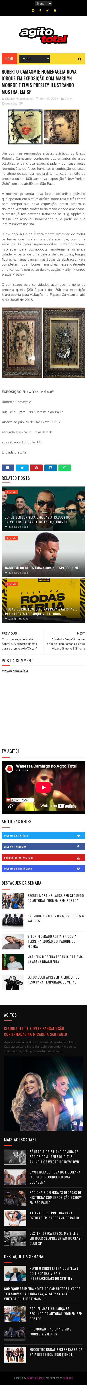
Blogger (68, 1378)
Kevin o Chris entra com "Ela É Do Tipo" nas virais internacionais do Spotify (54, 1273)
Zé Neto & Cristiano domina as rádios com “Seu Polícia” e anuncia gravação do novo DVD (54, 1156)
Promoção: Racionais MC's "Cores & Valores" (51, 1331)
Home (9, 58)
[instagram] (33, 10)
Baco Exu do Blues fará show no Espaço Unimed (43, 567)
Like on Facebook (15, 846)
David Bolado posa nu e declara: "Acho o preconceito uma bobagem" (55, 1176)
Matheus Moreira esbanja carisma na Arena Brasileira (55, 959)
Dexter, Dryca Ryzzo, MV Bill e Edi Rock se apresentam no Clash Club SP (56, 1238)
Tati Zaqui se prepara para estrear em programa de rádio (54, 1215)
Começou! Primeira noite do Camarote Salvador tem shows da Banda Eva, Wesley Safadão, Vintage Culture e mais (42, 1293)
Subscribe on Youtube (19, 857)
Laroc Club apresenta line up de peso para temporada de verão (53, 980)
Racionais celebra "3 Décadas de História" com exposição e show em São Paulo (56, 1197)
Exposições (9, 104)
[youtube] (55, 10)
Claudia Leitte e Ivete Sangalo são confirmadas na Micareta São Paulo (35, 1031)
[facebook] (40, 10)
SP (21, 104)
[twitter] (47, 10)
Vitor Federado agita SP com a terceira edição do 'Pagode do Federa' (52, 941)
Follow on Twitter (16, 835)
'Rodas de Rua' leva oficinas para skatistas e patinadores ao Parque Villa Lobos (41, 611)
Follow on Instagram (18, 868)
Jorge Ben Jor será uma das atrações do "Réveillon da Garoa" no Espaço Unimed (37, 519)
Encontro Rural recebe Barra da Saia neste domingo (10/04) (56, 1352)
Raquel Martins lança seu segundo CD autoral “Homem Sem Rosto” (55, 898)
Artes (68, 99)
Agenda (11, 492)
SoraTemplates (35, 1378)
